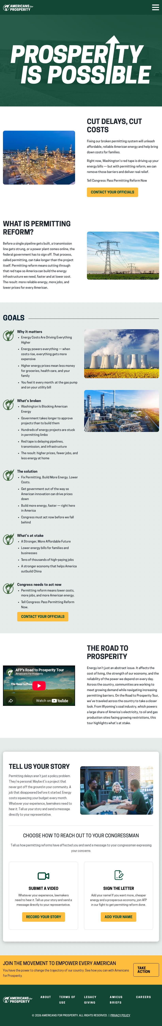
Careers (143, 997)
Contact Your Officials (114, 194)
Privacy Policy (120, 1015)
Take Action (148, 972)
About (45, 997)
